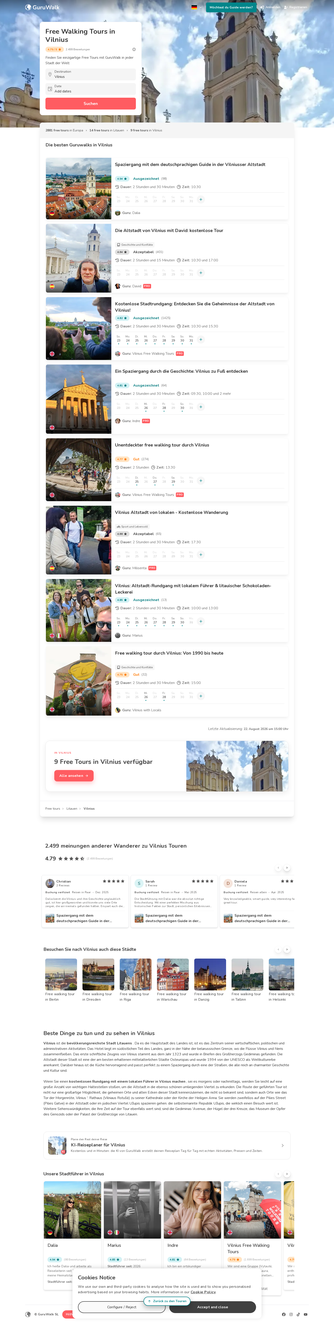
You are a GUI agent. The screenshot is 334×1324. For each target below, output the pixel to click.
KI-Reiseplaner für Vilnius (98, 1145)
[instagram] (291, 1314)
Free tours (52, 808)
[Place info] (134, 49)
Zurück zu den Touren (170, 1301)
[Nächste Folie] (287, 867)
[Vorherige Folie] (278, 867)
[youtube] (305, 1314)
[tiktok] (298, 1314)
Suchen (91, 103)
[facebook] (284, 1314)
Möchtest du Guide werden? (231, 7)
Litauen (72, 808)
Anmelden (273, 7)
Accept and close (212, 1307)
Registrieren (298, 7)
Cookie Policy (203, 1292)
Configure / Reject (121, 1307)
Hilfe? (70, 1314)
